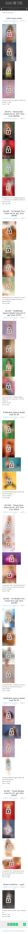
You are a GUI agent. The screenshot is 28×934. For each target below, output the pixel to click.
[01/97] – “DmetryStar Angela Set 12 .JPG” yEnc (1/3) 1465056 (14, 113)
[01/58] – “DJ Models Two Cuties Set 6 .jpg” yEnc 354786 (14, 600)
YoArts (23, 930)
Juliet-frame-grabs (14, 18)
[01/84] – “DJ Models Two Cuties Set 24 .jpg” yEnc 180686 (14, 213)
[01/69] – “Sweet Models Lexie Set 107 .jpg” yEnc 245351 (14, 793)
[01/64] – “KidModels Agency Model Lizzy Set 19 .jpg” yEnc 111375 (14, 313)
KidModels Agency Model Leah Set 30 (14, 699)
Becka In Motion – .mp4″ (14, 884)
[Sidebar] (1, 9)
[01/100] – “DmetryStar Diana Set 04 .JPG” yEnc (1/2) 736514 (14, 507)
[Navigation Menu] (26, 9)
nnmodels (15, 21)
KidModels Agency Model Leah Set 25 (14, 413)
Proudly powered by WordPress (9, 930)
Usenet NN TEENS (14, 3)
